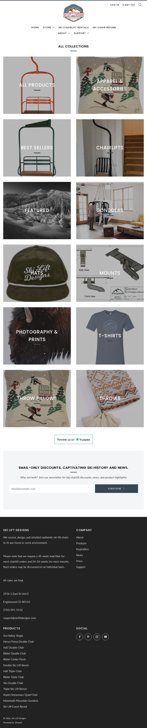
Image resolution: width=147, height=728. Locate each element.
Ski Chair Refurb (104, 27)
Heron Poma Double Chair (18, 641)
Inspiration (82, 549)
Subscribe (115, 488)
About (62, 33)
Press (79, 561)
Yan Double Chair (13, 682)
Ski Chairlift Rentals (73, 27)
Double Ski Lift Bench (16, 665)
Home (35, 27)
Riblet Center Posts (14, 659)
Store (47, 27)
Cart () (129, 5)
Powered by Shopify (12, 722)
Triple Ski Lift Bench (15, 688)
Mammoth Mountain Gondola (20, 700)
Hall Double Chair (13, 647)
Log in (114, 5)
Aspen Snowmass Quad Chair (20, 694)
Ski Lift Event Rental (15, 706)
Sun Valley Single (13, 635)
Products (81, 543)
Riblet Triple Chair (13, 677)
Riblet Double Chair (14, 653)
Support (80, 33)
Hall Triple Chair (12, 671)
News (79, 555)
